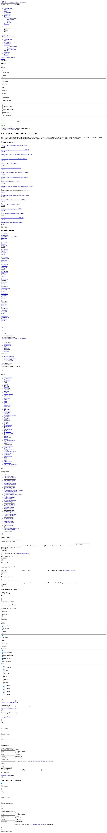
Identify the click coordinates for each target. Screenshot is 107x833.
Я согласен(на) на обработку (16, 553)
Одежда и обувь (8, 429)
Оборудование (8, 426)
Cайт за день (7, 9)
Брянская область (8, 481)
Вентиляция (7, 396)
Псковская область (9, 508)
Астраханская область (10, 479)
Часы (5, 460)
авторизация (7, 717)
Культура (6, 418)
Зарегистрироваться (6, 768)
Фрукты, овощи (8, 456)
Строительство (8, 444)
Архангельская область (10, 477)
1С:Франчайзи (8, 377)
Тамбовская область (9, 524)
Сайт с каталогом (8, 360)
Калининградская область (11, 491)
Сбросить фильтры (13, 702)
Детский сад (7, 405)
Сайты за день (7, 342)
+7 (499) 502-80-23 (5, 708)
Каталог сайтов (8, 8)
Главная (3, 59)
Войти (11, 775)
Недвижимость (8, 425)
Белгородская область (9, 480)
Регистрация (10, 19)
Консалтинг (7, 416)
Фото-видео (7, 454)
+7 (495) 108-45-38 (5, 2)
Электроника (7, 463)
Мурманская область (9, 504)
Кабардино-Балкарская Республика (13, 490)
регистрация (7, 716)
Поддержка (7, 15)
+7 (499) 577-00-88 (5, 35)
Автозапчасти (7, 388)
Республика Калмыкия (10, 514)
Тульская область (8, 527)
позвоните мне (14, 2)
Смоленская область (9, 522)
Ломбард (6, 419)
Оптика (6, 430)
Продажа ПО (7, 437)
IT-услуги (6, 385)
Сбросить (12, 57)
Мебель (6, 422)
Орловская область (9, 507)
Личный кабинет (10, 36)
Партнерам (7, 17)
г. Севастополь (8, 531)
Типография (7, 447)
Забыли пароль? (5, 775)
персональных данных (24, 553)
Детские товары (8, 403)
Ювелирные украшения (10, 464)
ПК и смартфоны (8, 433)
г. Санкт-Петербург (9, 476)
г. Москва (3, 1)
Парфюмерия (7, 432)
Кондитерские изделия (10, 415)
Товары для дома (8, 449)
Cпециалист (7, 380)
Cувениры (6, 381)
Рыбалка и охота (8, 441)
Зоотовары (6, 409)
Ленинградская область (10, 500)
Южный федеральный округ (11, 528)
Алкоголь (6, 391)
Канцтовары (7, 412)
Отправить (3, 558)
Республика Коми (8, 517)
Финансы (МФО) (8, 453)
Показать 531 (4, 702)
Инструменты (7, 410)
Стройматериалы (8, 446)
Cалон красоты (8, 378)
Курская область (8, 498)
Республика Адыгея (9, 510)
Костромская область (9, 496)
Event (5, 382)
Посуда (6, 436)
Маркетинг (7, 420)
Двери (5, 401)
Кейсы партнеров (11, 49)
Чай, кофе (6, 458)
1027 (5, 333)
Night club (6, 387)
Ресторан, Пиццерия (9, 440)
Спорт (5, 443)
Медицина (6, 423)
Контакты (6, 24)
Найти (17, 4)
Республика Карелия (9, 515)
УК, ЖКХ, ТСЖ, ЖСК (10, 451)
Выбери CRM (7, 14)
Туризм (6, 450)
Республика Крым (8, 518)
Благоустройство (8, 394)
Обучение (6, 427)
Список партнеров (12, 18)
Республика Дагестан (9, 511)
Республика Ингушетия (10, 512)
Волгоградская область (10, 484)
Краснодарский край (9, 497)
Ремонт (6, 439)
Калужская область (9, 493)
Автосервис (7, 389)
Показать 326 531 (5, 57)
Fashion (6, 384)
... (4, 331)
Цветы (5, 457)
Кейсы (8, 21)
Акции (5, 11)
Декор (5, 402)
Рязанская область (8, 521)
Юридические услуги (9, 465)
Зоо (5, 408)
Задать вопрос (22, 2)
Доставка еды (7, 406)
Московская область (9, 503)
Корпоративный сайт (9, 357)
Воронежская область (9, 487)
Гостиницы (7, 398)
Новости (9, 22)
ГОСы (5, 399)
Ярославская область (9, 529)
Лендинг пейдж (8, 359)
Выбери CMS (7, 12)
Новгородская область (10, 505)
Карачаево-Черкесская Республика (13, 494)
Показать (3, 123)
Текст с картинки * (6, 556)
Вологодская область (9, 486)
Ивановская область (9, 488)
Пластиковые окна (9, 434)
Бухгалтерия (7, 395)
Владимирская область (10, 483)
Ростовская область (9, 519)
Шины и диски (8, 461)
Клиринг (6, 413)
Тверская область (8, 525)
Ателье (5, 392)
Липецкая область (8, 501)
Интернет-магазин (9, 356)
